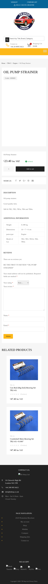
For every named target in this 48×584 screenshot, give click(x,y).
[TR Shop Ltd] (24, 30)
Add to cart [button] (24, 399)
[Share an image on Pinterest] (28, 180)
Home (3, 63)
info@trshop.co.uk (12, 492)
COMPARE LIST (32, 2)
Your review (8, 286)
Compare (25, 533)
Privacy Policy (33, 581)
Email (6, 325)
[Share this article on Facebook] (15, 180)
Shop (25, 525)
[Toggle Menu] (45, 52)
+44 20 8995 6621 (16, 47)
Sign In (24, 5)
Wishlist (25, 529)
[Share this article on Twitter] (19, 180)
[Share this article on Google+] (23, 180)
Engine (15, 63)
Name (6, 315)
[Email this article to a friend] (32, 180)
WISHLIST (14, 2)
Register (30, 5)
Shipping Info (25, 537)
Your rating (8, 283)
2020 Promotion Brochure (24, 518)
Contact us (25, 541)
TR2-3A (12, 385)
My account (25, 522)
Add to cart (30, 169)
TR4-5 (9, 63)
